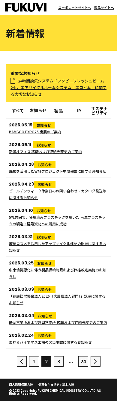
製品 (58, 111)
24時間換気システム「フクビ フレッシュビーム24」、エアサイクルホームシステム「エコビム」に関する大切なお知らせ (58, 87)
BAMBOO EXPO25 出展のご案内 (35, 131)
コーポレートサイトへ (74, 7)
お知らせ (38, 110)
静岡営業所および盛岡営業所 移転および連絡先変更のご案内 (58, 322)
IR (79, 111)
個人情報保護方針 (21, 384)
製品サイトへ (104, 7)
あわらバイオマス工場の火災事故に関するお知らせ (50, 342)
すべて (18, 111)
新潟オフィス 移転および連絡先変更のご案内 (45, 151)
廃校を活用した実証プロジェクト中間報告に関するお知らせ (57, 171)
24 (83, 361)
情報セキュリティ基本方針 (56, 384)
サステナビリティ (99, 111)
